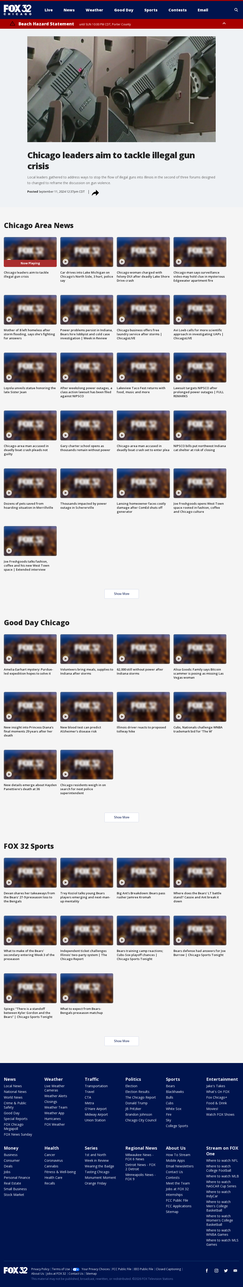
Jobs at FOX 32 (177, 1189)
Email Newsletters (180, 1166)
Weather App (54, 1113)
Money (11, 1148)
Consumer (12, 1160)
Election (131, 1086)
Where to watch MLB (222, 1176)
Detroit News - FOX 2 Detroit (140, 1166)
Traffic (92, 1079)
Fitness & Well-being (60, 1172)
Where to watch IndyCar (218, 1193)
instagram (216, 1270)
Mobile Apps (175, 1160)
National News (15, 1091)
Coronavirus (53, 1160)
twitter (226, 1270)
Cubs (169, 1103)
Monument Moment (100, 1177)
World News (13, 1097)
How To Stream (178, 1154)
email (235, 1270)
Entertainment (222, 1079)
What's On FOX (217, 1091)
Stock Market (14, 1194)
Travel (89, 1091)
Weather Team (55, 1107)
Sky (168, 1120)
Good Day (11, 1113)
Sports (173, 1079)
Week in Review (97, 1160)
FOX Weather (54, 1124)
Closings (50, 1101)
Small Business (15, 1189)
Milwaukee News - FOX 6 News (139, 1156)
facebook (207, 1270)
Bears (170, 1086)
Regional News (141, 1148)
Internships (174, 1194)
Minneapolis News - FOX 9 (140, 1176)
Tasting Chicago (97, 1172)
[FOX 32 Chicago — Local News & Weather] (19, 10)
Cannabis (51, 1166)
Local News (13, 1086)
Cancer (49, 1154)
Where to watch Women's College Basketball (219, 1220)
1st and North (95, 1154)
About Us (176, 1148)
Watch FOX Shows (220, 1114)
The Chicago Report (140, 1097)
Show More (121, 594)
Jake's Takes (215, 1086)
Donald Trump (136, 1103)
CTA (88, 1097)
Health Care (53, 1177)
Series (91, 1148)
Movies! (212, 1108)
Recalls (49, 1183)
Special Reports (16, 1118)
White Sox (173, 1108)
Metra (89, 1103)
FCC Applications (179, 1206)
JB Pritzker (133, 1108)
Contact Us (174, 1172)
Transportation (96, 1086)
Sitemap (172, 1211)
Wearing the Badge (99, 1166)
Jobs (7, 1172)
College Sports (177, 1126)
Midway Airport (96, 1114)
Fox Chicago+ (216, 1097)
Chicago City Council (140, 1120)
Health (51, 1148)
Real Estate (12, 1183)
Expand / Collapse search (236, 10)
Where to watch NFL (222, 1160)
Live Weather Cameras (54, 1088)
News (10, 1079)
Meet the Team (178, 1183)
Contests (173, 1177)
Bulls (169, 1097)
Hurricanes (52, 1118)
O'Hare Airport (96, 1108)
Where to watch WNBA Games (218, 1232)
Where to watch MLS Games (222, 1242)
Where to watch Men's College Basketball (218, 1205)
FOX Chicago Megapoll (13, 1126)
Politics (133, 1079)
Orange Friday (95, 1183)
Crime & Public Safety (15, 1105)
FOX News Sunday (18, 1134)
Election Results (137, 1091)
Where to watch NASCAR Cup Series (221, 1184)
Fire (169, 1114)
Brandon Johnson (138, 1114)
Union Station (95, 1120)
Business (11, 1154)
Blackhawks (175, 1091)
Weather (53, 1079)
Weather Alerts (55, 1096)
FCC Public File (177, 1200)
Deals (8, 1166)
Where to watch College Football (218, 1168)
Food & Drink (216, 1103)
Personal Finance (17, 1177)
